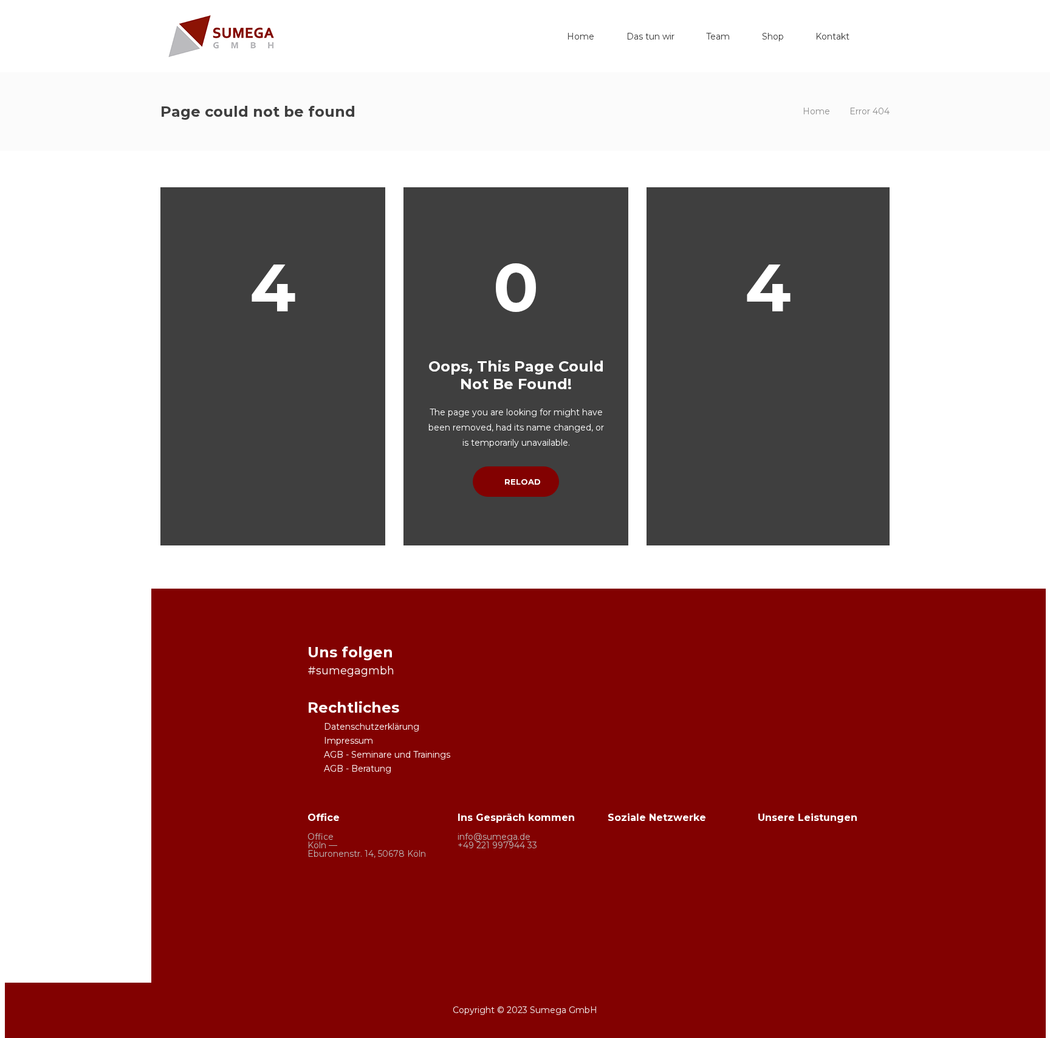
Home (580, 36)
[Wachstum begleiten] (870, 904)
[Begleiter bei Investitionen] (823, 904)
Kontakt (832, 36)
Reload (521, 481)
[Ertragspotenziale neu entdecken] (776, 857)
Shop (773, 36)
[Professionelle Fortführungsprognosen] (776, 904)
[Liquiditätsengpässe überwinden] (870, 857)
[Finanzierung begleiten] (823, 857)
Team (718, 36)
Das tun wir (650, 36)
